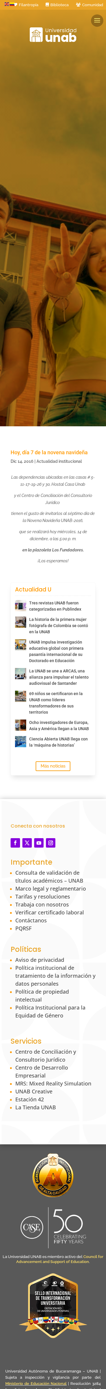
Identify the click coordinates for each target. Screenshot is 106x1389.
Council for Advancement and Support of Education (59, 1259)
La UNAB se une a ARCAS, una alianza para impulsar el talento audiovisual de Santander (59, 677)
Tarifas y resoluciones (42, 896)
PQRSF (23, 928)
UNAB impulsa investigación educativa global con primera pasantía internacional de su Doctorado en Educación (56, 651)
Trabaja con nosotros (42, 904)
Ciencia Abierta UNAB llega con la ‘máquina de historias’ (58, 742)
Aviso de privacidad (39, 959)
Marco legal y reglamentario (50, 888)
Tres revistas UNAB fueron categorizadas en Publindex (55, 606)
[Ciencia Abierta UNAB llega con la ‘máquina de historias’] (20, 741)
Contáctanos (31, 920)
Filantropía (28, 5)
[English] (7, 3)
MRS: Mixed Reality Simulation (53, 1083)
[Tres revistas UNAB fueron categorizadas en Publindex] (20, 605)
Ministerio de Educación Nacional (36, 1383)
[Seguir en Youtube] (39, 843)
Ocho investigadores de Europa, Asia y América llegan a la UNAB (59, 725)
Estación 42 (29, 1099)
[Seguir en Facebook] (15, 843)
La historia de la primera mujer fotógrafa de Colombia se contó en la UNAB (58, 625)
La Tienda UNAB (35, 1107)
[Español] (12, 3)
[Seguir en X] (27, 843)
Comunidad (92, 5)
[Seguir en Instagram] (50, 843)
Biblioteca (59, 5)
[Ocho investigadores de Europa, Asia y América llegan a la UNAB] (20, 725)
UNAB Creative (33, 1091)
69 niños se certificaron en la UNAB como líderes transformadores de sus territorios (56, 703)
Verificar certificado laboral (49, 912)
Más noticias (53, 766)
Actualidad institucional (59, 461)
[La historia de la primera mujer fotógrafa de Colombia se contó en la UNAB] (20, 622)
